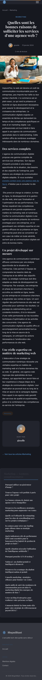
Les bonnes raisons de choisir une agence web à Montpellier (19, 501)
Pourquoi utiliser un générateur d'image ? (18, 486)
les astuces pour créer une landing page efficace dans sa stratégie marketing (19, 528)
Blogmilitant (15, 632)
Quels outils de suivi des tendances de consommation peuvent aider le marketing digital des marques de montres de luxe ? (20, 589)
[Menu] (37, 2)
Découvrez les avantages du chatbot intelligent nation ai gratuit (19, 570)
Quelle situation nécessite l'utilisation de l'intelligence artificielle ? (20, 550)
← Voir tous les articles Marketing (16, 454)
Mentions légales (8, 661)
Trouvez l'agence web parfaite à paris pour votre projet (20, 493)
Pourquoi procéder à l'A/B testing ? (19, 556)
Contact (5, 665)
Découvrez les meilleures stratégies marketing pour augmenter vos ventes (20, 509)
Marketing (13, 10)
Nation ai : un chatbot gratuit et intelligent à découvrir (17, 563)
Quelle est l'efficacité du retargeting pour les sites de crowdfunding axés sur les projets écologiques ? (19, 518)
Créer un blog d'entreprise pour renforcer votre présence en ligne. (19, 599)
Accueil (5, 10)
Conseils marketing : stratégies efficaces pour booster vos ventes (18, 578)
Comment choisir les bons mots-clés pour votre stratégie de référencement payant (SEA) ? (20, 608)
